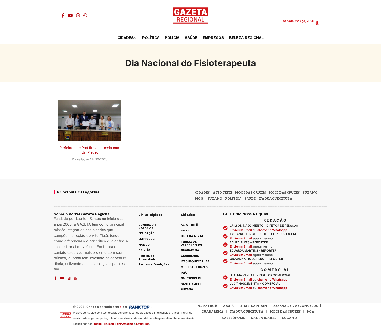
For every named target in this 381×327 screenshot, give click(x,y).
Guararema (212, 312)
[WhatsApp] (85, 15)
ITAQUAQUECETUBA (275, 198)
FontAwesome (124, 323)
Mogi (200, 198)
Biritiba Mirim (253, 306)
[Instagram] (78, 15)
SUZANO (214, 198)
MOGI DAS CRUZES (250, 193)
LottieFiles (142, 323)
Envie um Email (241, 230)
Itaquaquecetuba (246, 312)
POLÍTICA (233, 198)
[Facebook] (62, 15)
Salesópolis (233, 318)
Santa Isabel (263, 318)
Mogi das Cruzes (284, 193)
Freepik (97, 323)
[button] (317, 23)
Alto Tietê (222, 193)
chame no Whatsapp (272, 230)
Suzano (310, 193)
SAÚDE (250, 198)
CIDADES (202, 193)
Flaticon (109, 323)
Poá (310, 312)
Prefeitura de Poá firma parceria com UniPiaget (89, 149)
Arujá (228, 306)
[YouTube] (70, 15)
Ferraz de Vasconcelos (295, 306)
